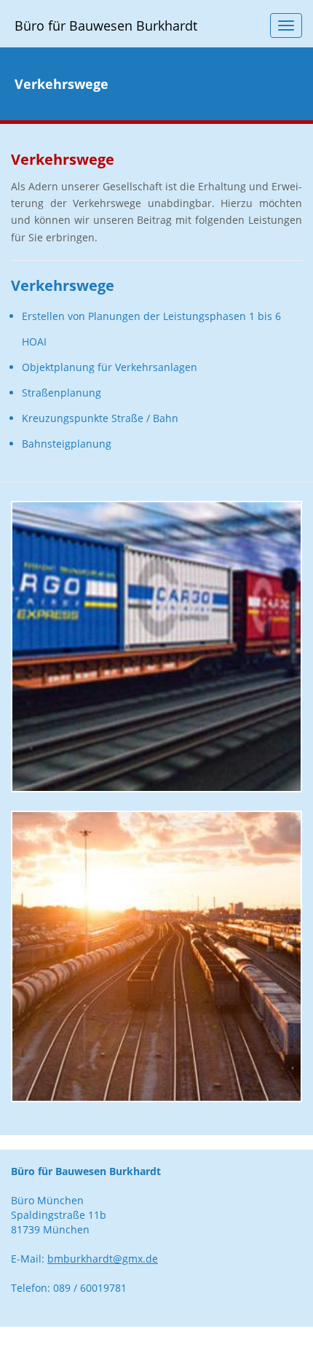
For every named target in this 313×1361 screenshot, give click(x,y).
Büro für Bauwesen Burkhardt (106, 25)
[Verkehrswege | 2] (156, 956)
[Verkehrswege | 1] (156, 646)
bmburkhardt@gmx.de (102, 1259)
